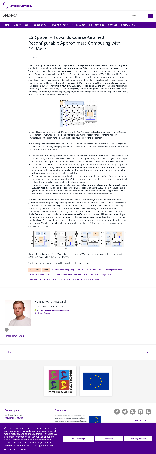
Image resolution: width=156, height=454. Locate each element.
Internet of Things (98, 275)
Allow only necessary (138, 438)
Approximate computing (64, 270)
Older (9, 352)
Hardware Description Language (67, 275)
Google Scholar (43, 313)
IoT (111, 275)
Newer (147, 352)
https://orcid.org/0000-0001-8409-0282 (53, 310)
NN (72, 279)
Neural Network (61, 279)
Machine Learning (37, 279)
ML (50, 279)
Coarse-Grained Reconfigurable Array (107, 270)
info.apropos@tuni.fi (14, 418)
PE (78, 279)
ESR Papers (34, 270)
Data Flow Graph (37, 275)
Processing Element (91, 279)
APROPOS (10, 15)
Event (46, 270)
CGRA (86, 270)
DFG (49, 275)
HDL (86, 275)
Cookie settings (78, 438)
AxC (78, 270)
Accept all (109, 438)
